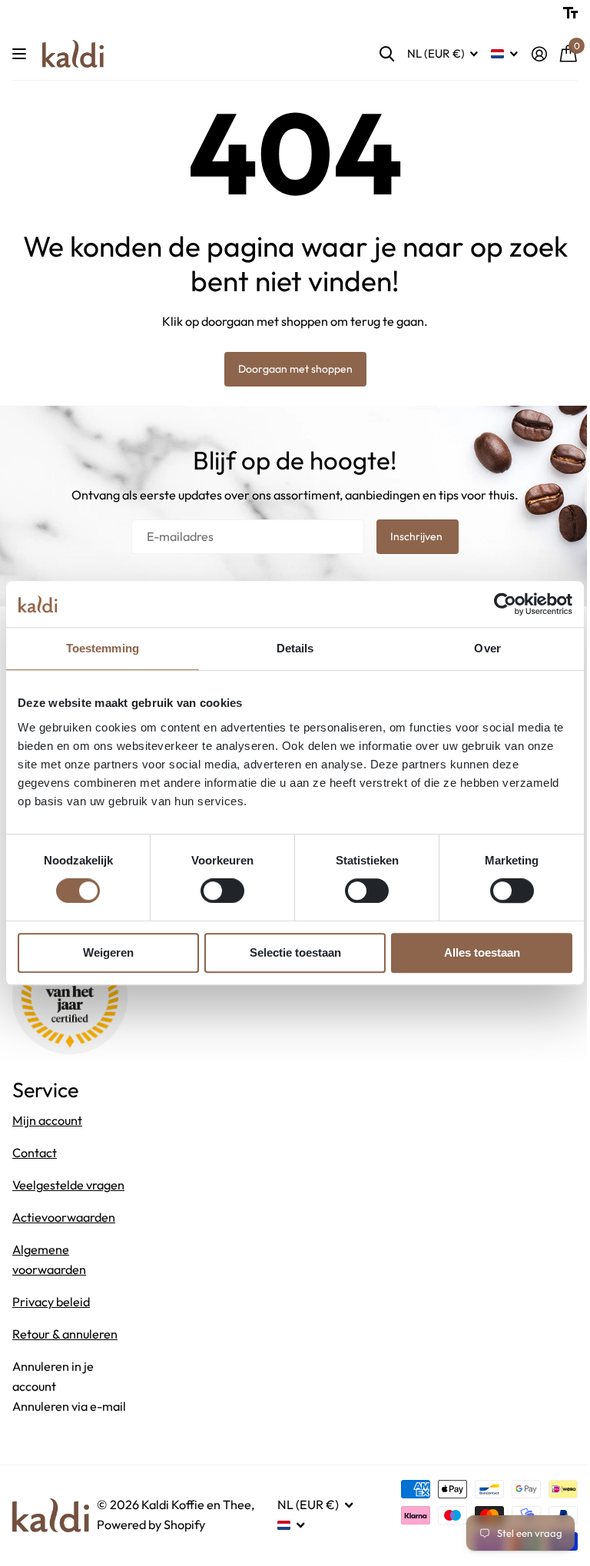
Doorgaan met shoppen (295, 369)
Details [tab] (295, 648)
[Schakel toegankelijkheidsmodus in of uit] (570, 13)
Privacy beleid (51, 1301)
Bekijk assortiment (21, 54)
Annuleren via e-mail (69, 1406)
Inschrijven (417, 536)
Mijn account (47, 1120)
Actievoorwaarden (63, 1217)
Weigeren (108, 952)
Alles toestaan (482, 952)
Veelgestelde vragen (68, 1185)
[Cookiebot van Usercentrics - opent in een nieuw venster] (505, 603)
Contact (34, 1152)
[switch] (222, 890)
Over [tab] (487, 648)
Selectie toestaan (295, 952)
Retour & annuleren (65, 1334)
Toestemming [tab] (102, 648)
